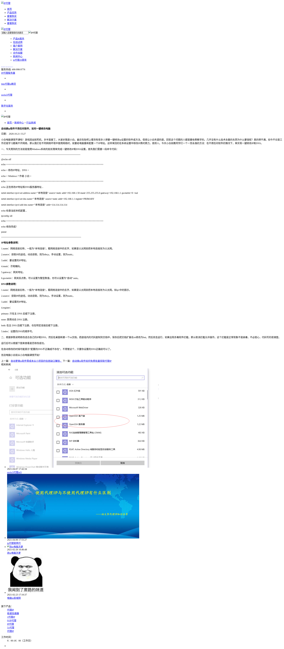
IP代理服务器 (8, 73)
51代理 (10, 627)
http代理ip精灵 (8, 84)
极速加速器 (13, 613)
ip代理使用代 (14, 543)
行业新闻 (31, 122)
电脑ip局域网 (14, 598)
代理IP (10, 610)
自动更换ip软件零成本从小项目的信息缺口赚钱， (36, 361)
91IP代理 (11, 620)
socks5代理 (6, 95)
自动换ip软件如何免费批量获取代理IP (92, 361)
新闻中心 (19, 122)
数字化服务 (7, 106)
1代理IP (11, 617)
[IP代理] (5, 3)
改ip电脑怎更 (14, 553)
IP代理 (10, 624)
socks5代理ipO (14, 472)
